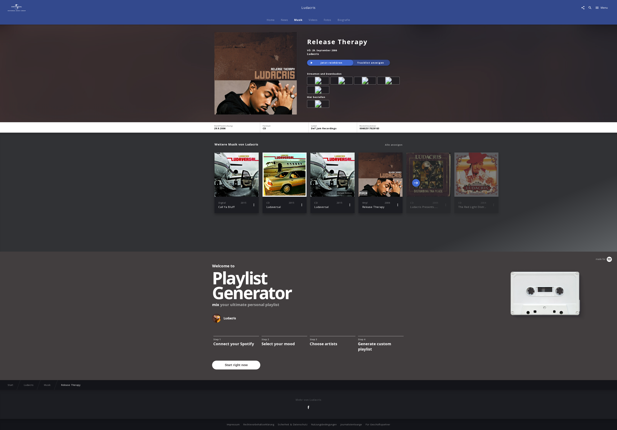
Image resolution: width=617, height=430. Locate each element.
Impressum (233, 424)
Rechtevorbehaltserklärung (258, 424)
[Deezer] (389, 81)
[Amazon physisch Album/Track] (319, 104)
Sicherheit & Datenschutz (292, 424)
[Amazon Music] (342, 81)
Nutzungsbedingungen (324, 424)
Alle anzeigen (393, 145)
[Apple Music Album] (319, 81)
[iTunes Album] (319, 90)
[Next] (416, 183)
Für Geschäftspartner (378, 424)
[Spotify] (365, 81)
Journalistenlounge (351, 424)
